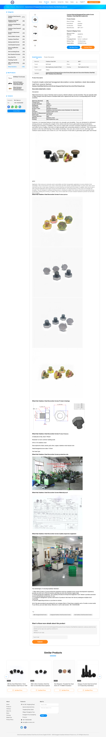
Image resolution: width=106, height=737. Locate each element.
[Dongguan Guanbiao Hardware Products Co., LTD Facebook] (25, 727)
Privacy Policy (9, 719)
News (7, 713)
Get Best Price (73, 47)
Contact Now (16, 111)
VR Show (8, 708)
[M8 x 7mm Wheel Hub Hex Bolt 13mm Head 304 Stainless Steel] (18, 671)
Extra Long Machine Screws (16, 48)
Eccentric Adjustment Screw (16, 33)
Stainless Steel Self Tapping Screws (16, 21)
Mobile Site (9, 717)
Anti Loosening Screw (16, 51)
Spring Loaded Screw (16, 42)
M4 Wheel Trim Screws (19, 76)
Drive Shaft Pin (16, 57)
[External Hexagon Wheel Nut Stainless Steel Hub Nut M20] (10, 83)
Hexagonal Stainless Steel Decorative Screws (60, 614)
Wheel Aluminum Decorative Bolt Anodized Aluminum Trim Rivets (18, 88)
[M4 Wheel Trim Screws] (10, 78)
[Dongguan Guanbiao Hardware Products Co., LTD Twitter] (21, 727)
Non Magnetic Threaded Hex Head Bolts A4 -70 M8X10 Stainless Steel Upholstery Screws (89, 685)
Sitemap (8, 715)
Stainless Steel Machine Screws (16, 25)
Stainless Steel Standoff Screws (16, 29)
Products (8, 706)
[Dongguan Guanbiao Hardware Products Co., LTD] (12, 2)
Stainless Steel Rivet (16, 39)
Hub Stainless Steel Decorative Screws (83, 614)
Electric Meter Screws (16, 36)
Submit (40, 642)
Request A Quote (93, 2)
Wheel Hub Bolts (16, 66)
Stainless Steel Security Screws (16, 17)
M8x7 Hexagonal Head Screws (40, 614)
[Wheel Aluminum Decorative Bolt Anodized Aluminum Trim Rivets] (10, 88)
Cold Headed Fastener (16, 44)
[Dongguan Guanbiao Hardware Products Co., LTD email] (8, 107)
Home (7, 704)
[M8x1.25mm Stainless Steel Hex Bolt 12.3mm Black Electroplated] (66, 671)
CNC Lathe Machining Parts (16, 63)
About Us (8, 711)
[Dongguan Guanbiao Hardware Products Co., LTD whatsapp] (12, 107)
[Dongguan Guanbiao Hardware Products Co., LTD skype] (20, 107)
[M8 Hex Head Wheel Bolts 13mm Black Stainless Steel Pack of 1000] (43, 671)
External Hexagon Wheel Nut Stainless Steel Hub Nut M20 (18, 83)
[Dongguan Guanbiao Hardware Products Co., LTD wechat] (16, 107)
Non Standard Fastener (16, 54)
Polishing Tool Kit (16, 60)
